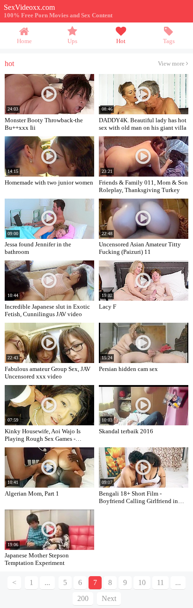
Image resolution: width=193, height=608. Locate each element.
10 (142, 582)
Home (24, 41)
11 (160, 582)
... (178, 582)
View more (172, 63)
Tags (169, 41)
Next (109, 598)
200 (83, 598)
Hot (121, 41)
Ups (72, 41)
